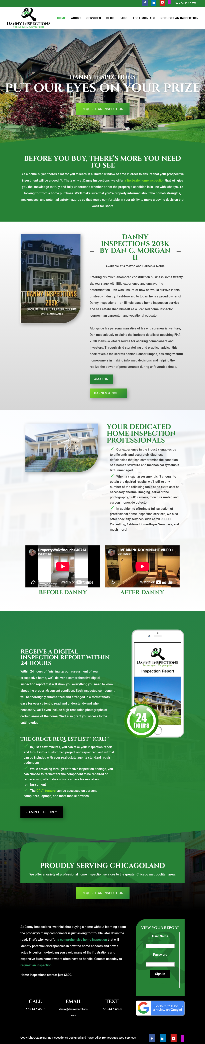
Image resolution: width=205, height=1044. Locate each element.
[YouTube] (162, 3)
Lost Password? (160, 983)
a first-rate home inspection (144, 180)
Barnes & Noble (108, 393)
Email (73, 1001)
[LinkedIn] (153, 3)
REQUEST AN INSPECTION (103, 109)
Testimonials (144, 18)
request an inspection (35, 965)
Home (61, 18)
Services (93, 18)
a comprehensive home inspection (82, 940)
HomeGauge (110, 1037)
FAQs (124, 18)
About (76, 18)
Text (112, 1001)
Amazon (101, 379)
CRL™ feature (46, 791)
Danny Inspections (55, 1037)
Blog (110, 18)
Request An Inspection (180, 18)
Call (35, 1001)
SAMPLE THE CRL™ (41, 812)
